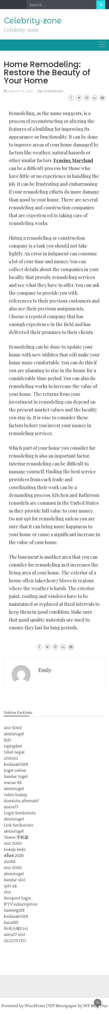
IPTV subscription (20, 904)
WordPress (34, 1006)
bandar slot (14, 880)
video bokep (15, 795)
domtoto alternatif (21, 801)
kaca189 (11, 922)
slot (7, 892)
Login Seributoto (20, 813)
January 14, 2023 (20, 91)
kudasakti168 (16, 764)
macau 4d (13, 782)
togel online (15, 770)
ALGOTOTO (15, 940)
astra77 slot (14, 934)
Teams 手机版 (16, 837)
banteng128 (14, 910)
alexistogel (14, 734)
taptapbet (13, 746)
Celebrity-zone (33, 20)
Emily (44, 670)
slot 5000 (13, 728)
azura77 (11, 807)
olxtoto (11, 758)
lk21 (7, 740)
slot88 (9, 861)
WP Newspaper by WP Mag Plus (78, 1006)
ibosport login (17, 898)
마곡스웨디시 (16, 928)
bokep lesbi (15, 849)
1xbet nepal (14, 752)
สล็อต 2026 (14, 855)
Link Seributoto (18, 825)
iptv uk (10, 886)
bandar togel (16, 776)
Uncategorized (50, 91)
